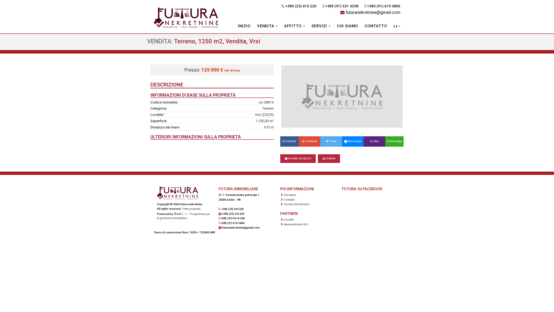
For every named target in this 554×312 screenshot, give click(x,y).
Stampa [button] (330, 158)
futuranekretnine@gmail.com (373, 12)
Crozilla (289, 219)
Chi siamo (347, 26)
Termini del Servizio (296, 204)
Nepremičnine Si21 (296, 224)
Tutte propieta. (191, 208)
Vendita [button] (266, 26)
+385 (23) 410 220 (300, 6)
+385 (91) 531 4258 (341, 6)
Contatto (376, 26)
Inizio (244, 26)
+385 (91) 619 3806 (383, 6)
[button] (397, 26)
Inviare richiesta (299, 158)
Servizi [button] (319, 26)
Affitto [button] (293, 26)
